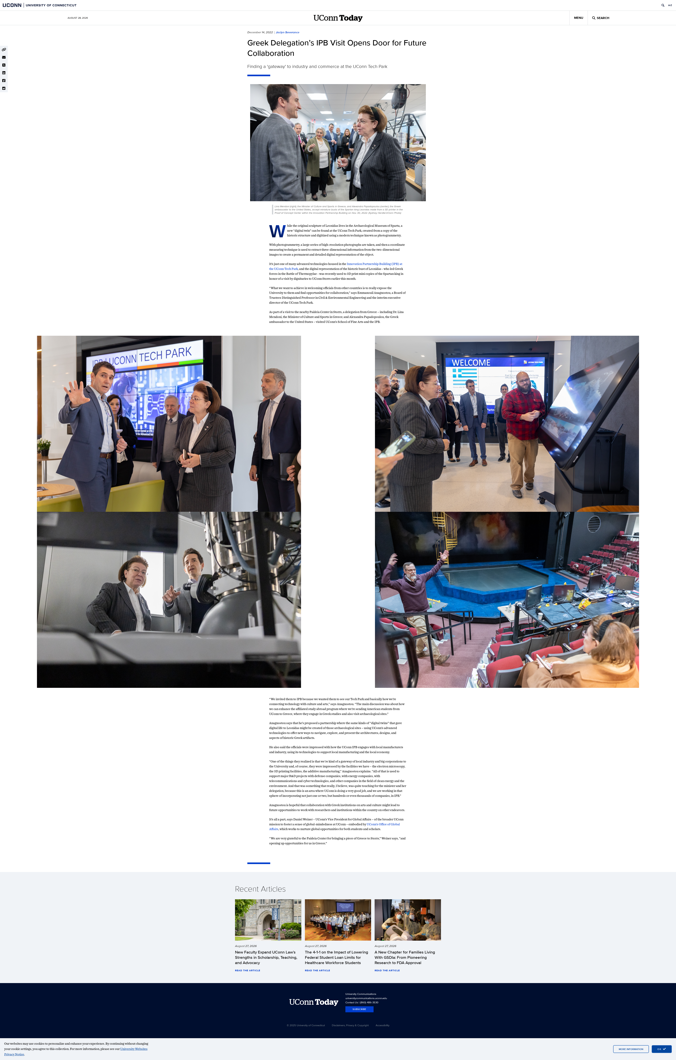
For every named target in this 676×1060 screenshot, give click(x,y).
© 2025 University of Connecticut (306, 1025)
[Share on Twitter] (4, 65)
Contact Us (351, 1002)
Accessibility (382, 1025)
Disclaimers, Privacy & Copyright (350, 1025)
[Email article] (4, 57)
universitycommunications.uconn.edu (366, 998)
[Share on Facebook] (4, 81)
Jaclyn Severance (287, 32)
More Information (631, 1049)
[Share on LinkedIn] (4, 73)
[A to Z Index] (670, 5)
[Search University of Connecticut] (663, 5)
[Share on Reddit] (4, 88)
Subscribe (359, 1009)
